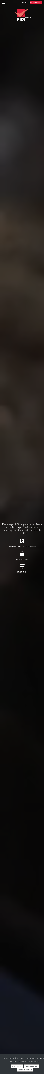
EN (26, 2)
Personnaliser (25, 1070)
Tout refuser (31, 1066)
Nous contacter (35, 2)
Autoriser (17, 1066)
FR (23, 2)
